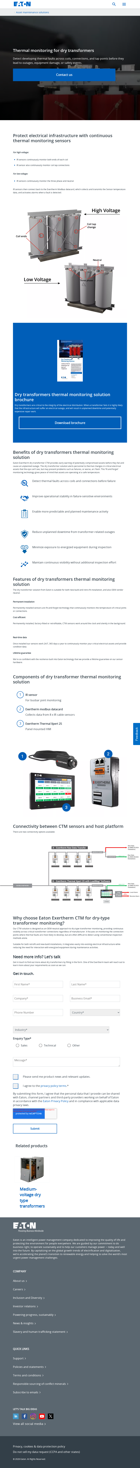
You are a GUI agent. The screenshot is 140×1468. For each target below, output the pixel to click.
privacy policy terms (53, 1086)
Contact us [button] (64, 74)
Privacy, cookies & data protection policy (39, 1446)
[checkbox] (66, 1045)
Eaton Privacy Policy (55, 1101)
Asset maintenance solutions (32, 12)
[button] (136, 734)
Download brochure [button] (70, 423)
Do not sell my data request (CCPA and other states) (46, 1452)
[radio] (21, 1045)
